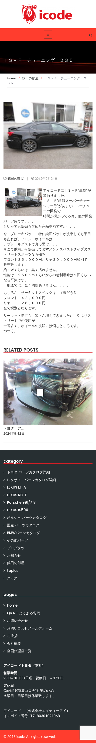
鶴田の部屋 (15, 178)
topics (12, 570)
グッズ (12, 578)
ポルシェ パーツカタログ (26, 517)
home (12, 605)
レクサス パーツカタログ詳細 (31, 479)
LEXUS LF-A (16, 487)
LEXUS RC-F (17, 495)
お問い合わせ (17, 620)
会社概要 (14, 643)
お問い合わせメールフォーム (29, 628)
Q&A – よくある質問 (23, 613)
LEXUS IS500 (17, 509)
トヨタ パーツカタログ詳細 (28, 472)
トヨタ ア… (13, 428)
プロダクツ (15, 548)
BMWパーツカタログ (23, 532)
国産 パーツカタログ (23, 525)
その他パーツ (17, 540)
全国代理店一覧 (19, 650)
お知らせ (14, 555)
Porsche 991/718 (21, 502)
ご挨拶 (12, 635)
